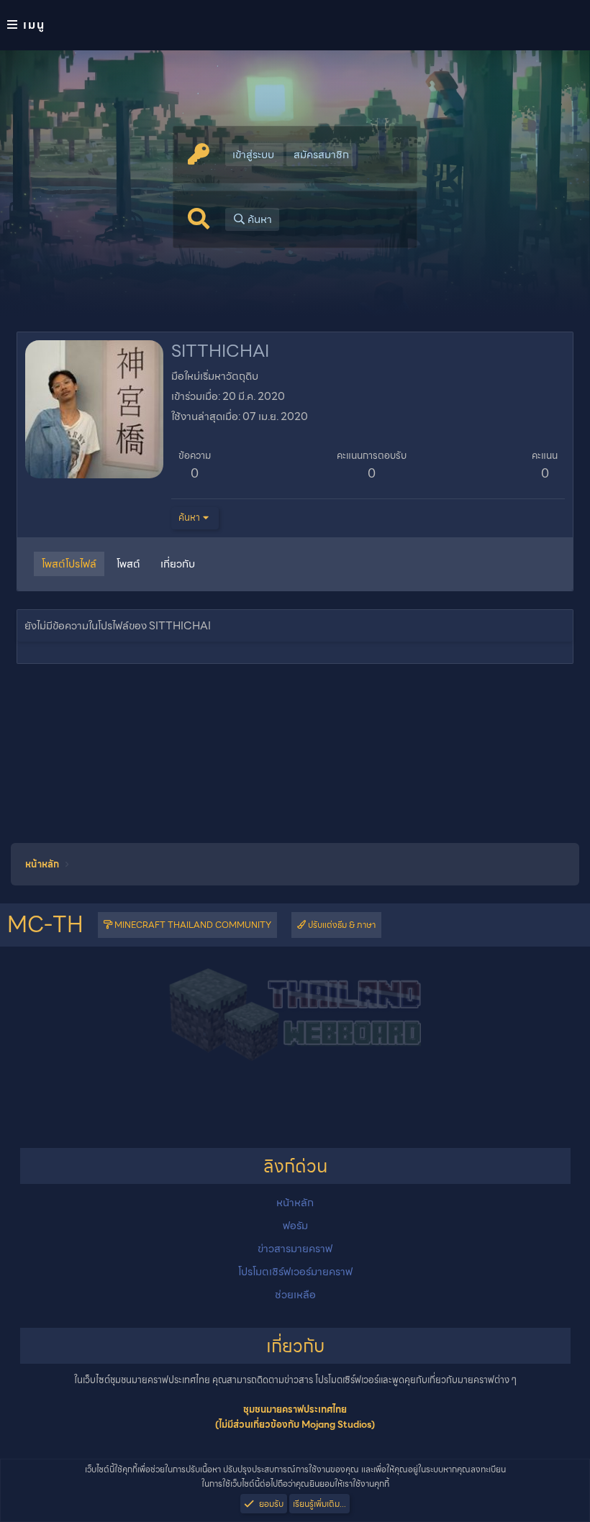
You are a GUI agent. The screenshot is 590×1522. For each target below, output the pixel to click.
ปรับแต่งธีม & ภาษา (341, 924)
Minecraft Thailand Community (191, 924)
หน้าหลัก (295, 1202)
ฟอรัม (295, 1225)
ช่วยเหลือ (295, 1294)
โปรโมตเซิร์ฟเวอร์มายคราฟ (295, 1271)
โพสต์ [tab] (128, 564)
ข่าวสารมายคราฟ (295, 1248)
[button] (295, 25)
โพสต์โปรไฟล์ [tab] (69, 564)
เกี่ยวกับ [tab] (177, 564)
